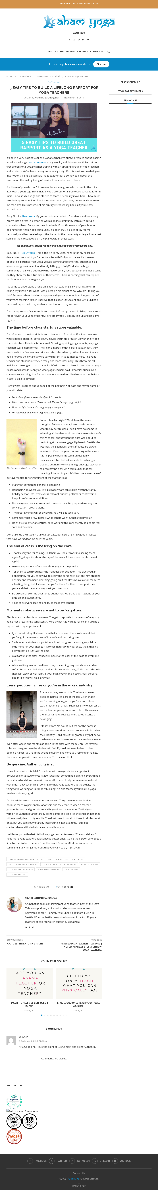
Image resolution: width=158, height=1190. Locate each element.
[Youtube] (88, 39)
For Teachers (67, 52)
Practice (53, 52)
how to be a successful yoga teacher (65, 859)
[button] (10, 991)
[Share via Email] (72, 886)
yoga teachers (71, 869)
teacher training (37, 162)
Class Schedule (130, 82)
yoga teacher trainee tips (20, 869)
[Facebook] (69, 39)
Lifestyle (82, 52)
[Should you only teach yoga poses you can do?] (79, 983)
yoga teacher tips (89, 864)
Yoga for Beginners (130, 91)
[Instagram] (79, 39)
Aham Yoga (65, 4)
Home (9, 76)
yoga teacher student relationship (59, 864)
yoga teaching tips (17, 874)
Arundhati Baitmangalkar (47, 97)
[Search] (108, 51)
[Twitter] (74, 39)
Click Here (101, 64)
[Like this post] (59, 886)
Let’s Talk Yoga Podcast (85, 4)
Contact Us (96, 52)
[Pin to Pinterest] (68, 886)
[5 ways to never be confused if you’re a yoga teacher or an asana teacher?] (29, 983)
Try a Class (130, 100)
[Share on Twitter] (65, 886)
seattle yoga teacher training (22, 864)
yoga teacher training (48, 869)
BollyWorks (28, 252)
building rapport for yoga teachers (25, 859)
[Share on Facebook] (62, 886)
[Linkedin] (83, 39)
